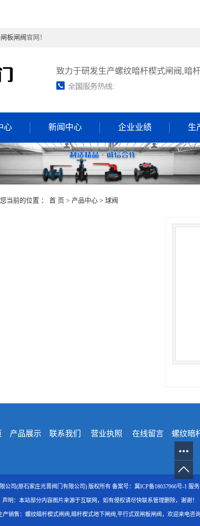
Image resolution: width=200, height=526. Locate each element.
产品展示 (25, 433)
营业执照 (106, 433)
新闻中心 (65, 127)
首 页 (56, 200)
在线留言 (148, 433)
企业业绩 (135, 127)
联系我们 (65, 433)
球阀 (111, 200)
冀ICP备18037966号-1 (160, 486)
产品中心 (85, 200)
